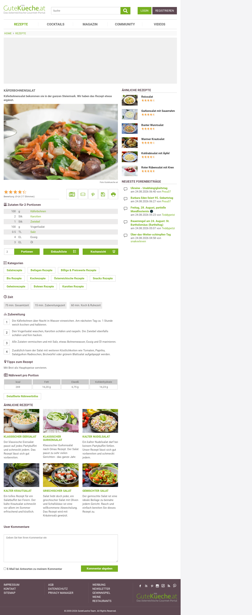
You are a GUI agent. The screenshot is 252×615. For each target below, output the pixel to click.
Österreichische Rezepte (69, 278)
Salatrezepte (14, 270)
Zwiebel (35, 221)
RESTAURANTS (101, 601)
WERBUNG (99, 584)
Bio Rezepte (14, 278)
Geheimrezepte (16, 286)
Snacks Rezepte (103, 278)
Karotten (35, 216)
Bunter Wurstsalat (152, 125)
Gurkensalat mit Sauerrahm (158, 111)
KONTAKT (10, 588)
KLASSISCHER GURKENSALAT (52, 438)
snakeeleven (138, 241)
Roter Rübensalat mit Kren (157, 167)
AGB (50, 584)
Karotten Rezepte (73, 286)
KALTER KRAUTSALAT (18, 490)
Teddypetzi (168, 214)
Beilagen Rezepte (41, 270)
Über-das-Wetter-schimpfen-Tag (151, 234)
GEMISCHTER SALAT (95, 490)
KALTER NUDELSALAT (96, 436)
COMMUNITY (125, 24)
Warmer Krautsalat (152, 139)
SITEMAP (9, 593)
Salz (33, 232)
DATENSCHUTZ (58, 588)
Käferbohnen (38, 211)
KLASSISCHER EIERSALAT (20, 436)
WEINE (96, 597)
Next (113, 144)
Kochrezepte (38, 278)
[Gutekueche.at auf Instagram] (157, 585)
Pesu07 (166, 191)
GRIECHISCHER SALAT (57, 490)
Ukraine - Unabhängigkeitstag (149, 188)
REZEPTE (21, 24)
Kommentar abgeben (99, 568)
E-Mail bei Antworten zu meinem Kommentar (34, 569)
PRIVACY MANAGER (60, 593)
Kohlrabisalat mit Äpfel (155, 153)
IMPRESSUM (11, 584)
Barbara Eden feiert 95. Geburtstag (152, 198)
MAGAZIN (90, 24)
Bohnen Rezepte (44, 286)
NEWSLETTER (101, 588)
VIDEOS (159, 24)
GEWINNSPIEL (101, 593)
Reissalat (147, 96)
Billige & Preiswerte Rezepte (78, 270)
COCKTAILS (55, 24)
